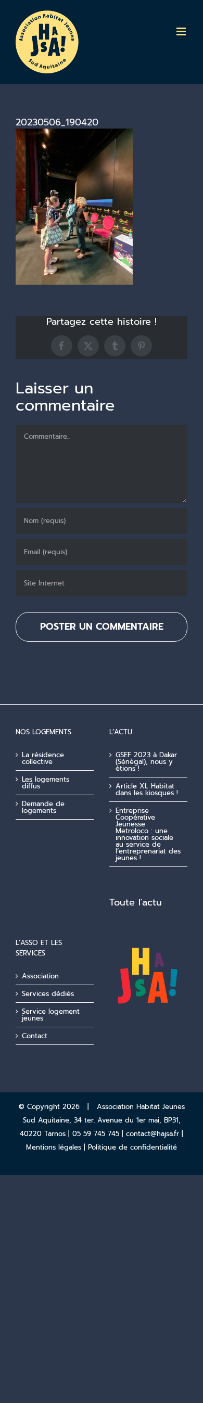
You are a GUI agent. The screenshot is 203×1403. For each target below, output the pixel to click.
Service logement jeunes (51, 1015)
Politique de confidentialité (132, 1147)
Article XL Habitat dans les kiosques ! (147, 789)
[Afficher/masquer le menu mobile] (181, 31)
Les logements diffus (45, 782)
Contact (34, 1035)
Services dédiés (48, 993)
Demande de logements (43, 807)
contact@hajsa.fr (152, 1134)
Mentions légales (53, 1147)
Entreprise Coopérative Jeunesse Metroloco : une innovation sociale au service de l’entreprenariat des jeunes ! (148, 834)
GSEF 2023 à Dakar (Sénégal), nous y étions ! (146, 761)
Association (40, 976)
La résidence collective (43, 758)
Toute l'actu (135, 902)
